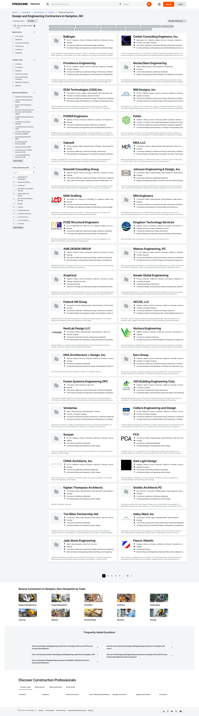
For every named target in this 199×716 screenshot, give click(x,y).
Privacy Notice (50, 710)
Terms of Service (61, 710)
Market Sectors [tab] (40, 687)
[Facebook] (167, 711)
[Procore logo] (20, 4)
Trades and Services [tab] (55, 687)
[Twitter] (172, 711)
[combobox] (134, 4)
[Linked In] (164, 711)
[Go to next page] (131, 575)
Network (35, 4)
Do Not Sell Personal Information (77, 710)
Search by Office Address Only (25, 27)
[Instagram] (176, 711)
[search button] (149, 4)
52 (127, 576)
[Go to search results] (34, 172)
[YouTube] (181, 711)
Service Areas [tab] (70, 687)
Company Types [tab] (25, 687)
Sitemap (90, 710)
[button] (13, 36)
